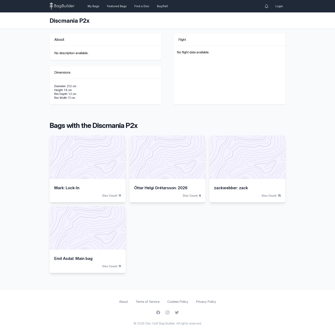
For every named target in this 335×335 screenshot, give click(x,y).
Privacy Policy (206, 302)
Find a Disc (141, 6)
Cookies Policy (177, 302)
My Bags (93, 6)
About (123, 302)
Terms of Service (148, 302)
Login (279, 6)
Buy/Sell (162, 6)
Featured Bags (117, 6)
